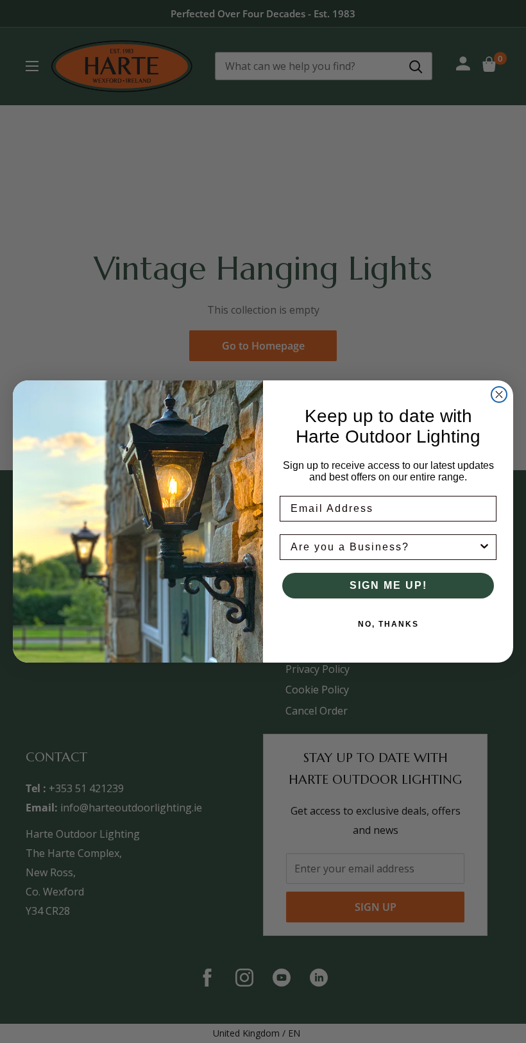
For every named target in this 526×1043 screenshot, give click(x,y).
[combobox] (384, 547)
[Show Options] (484, 547)
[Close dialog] (499, 394)
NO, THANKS (388, 624)
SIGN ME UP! (388, 585)
